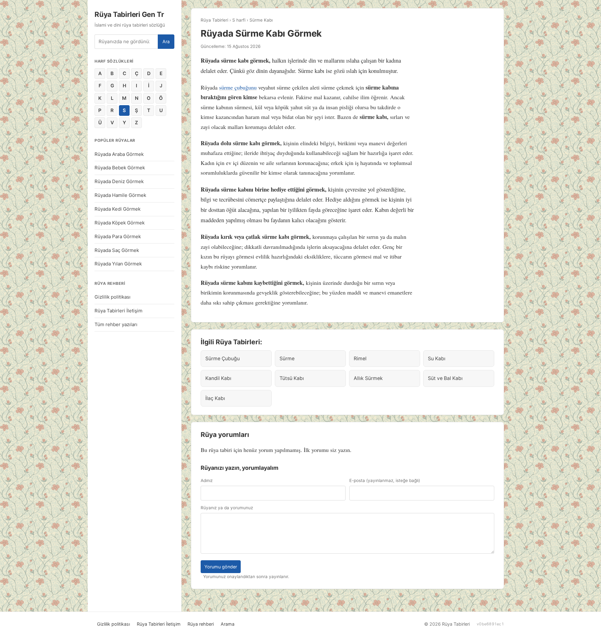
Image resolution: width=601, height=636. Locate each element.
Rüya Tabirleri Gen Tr (129, 14)
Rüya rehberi (200, 624)
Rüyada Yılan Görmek (118, 264)
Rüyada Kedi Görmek (118, 209)
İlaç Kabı (215, 398)
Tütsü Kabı (292, 378)
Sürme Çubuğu (222, 359)
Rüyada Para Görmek (118, 236)
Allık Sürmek (368, 378)
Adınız (207, 480)
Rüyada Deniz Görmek (119, 181)
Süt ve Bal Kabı (445, 378)
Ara (166, 41)
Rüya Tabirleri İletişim (118, 311)
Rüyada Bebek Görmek (120, 168)
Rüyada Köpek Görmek (120, 223)
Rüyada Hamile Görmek (120, 195)
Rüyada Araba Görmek (119, 154)
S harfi (238, 20)
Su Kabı (436, 359)
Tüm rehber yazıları (116, 324)
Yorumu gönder (220, 566)
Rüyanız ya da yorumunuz (227, 507)
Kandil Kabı (218, 378)
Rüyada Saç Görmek (117, 250)
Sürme (287, 359)
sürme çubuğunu (238, 87)
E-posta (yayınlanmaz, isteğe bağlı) (384, 480)
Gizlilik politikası (113, 297)
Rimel (360, 359)
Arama (227, 624)
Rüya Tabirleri (214, 20)
